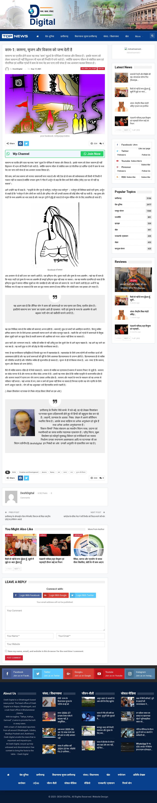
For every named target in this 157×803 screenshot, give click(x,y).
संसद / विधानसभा (111, 36)
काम (59, 472)
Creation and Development (28, 472)
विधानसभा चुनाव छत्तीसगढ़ (86, 36)
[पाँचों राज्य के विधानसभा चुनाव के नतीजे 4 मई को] (49, 702)
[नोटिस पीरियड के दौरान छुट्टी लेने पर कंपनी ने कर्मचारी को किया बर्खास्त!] (127, 733)
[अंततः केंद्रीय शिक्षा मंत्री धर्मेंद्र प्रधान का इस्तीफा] (121, 107)
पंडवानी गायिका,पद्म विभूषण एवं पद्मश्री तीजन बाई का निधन (140, 121)
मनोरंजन (121, 774)
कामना (65, 472)
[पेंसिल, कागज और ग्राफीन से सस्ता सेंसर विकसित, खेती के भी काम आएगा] (89, 545)
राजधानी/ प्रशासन (121, 236)
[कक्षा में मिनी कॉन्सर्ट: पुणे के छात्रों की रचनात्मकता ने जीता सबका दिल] (127, 702)
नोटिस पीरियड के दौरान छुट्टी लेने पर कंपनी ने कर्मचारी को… (144, 732)
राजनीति (118, 217)
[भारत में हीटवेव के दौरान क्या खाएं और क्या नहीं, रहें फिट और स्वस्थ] (88, 745)
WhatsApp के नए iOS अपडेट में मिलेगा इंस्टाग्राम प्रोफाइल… (144, 747)
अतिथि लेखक (139, 774)
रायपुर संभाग (119, 211)
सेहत (116, 242)
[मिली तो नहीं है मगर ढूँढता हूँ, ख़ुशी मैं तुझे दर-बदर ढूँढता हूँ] (20, 545)
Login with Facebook (30, 595)
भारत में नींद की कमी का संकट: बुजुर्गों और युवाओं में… (106, 716)
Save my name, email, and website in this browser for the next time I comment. (46, 651)
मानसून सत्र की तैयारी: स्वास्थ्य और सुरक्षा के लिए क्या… (105, 730)
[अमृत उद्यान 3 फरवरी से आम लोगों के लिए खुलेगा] (88, 702)
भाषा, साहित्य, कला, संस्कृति (88, 68)
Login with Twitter (85, 595)
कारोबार (21, 783)
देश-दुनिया (49, 36)
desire (44, 472)
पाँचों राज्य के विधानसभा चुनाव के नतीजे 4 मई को (65, 701)
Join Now (93, 154)
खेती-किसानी (78, 535)
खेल (127, 36)
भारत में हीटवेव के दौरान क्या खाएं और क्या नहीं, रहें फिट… (105, 745)
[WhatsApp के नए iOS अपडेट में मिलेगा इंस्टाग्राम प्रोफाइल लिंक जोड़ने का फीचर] (127, 747)
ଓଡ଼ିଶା (36, 783)
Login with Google (58, 595)
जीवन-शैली (52, 783)
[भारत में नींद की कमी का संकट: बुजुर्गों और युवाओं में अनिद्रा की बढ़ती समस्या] (88, 716)
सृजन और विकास (80, 472)
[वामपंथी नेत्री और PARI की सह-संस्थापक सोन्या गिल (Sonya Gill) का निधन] (121, 78)
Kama (52, 472)
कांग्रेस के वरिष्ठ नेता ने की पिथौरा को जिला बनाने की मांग (84, 516)
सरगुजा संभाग (120, 248)
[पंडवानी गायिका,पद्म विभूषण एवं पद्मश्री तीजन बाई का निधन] (55, 545)
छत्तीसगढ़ (64, 36)
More (138, 36)
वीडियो (87, 783)
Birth (14, 472)
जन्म (71, 472)
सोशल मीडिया (70, 783)
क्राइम (117, 223)
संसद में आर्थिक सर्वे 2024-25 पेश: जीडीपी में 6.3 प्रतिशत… (66, 749)
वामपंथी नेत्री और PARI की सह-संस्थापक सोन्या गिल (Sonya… (140, 77)
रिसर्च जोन (101, 68)
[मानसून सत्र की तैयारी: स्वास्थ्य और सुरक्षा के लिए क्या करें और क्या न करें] (88, 731)
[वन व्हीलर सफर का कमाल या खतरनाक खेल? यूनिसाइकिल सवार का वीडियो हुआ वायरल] (127, 716)
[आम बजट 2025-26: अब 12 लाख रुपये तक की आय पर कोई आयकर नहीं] (49, 733)
